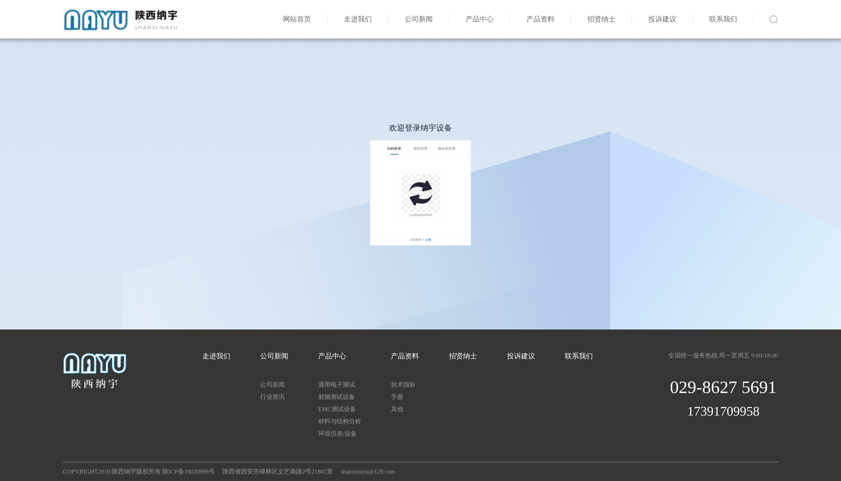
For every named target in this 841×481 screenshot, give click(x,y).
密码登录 (420, 148)
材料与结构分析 (339, 421)
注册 (428, 239)
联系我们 (723, 19)
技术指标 (403, 384)
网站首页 (297, 19)
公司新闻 (419, 19)
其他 (397, 409)
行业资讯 (272, 396)
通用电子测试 (336, 384)
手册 (397, 396)
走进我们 (358, 19)
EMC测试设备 (337, 409)
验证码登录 (447, 148)
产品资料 (541, 19)
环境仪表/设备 (337, 433)
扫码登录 (394, 148)
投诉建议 (662, 19)
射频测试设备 (336, 396)
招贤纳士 (601, 19)
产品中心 (480, 19)
